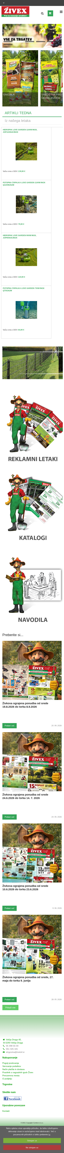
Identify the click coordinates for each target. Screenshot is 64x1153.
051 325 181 (12, 1049)
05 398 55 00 (12, 1046)
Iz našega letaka (18, 121)
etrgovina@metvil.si (15, 1052)
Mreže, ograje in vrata (8, 41)
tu (49, 1134)
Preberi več (9, 726)
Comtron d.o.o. (38, 1123)
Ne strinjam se (32, 1147)
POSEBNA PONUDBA (8, 44)
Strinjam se (32, 1140)
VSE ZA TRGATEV (18, 41)
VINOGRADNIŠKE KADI (29, 41)
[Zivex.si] (15, 10)
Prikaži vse (10, 1007)
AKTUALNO (40, 41)
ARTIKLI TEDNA (18, 113)
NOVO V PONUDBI (51, 41)
